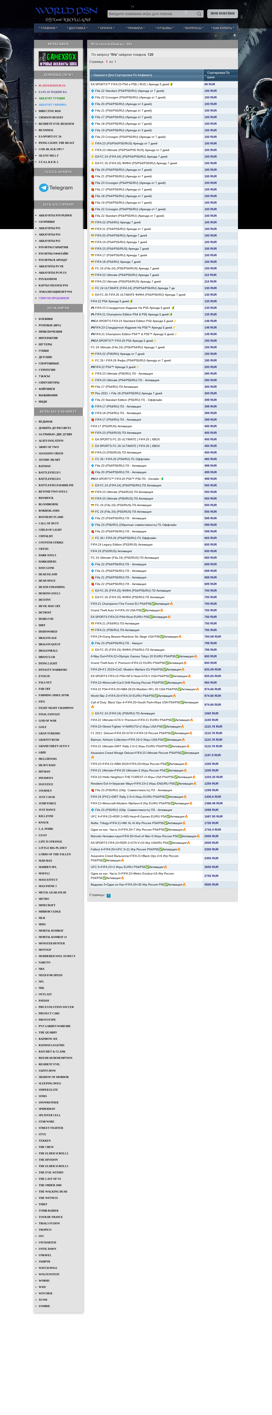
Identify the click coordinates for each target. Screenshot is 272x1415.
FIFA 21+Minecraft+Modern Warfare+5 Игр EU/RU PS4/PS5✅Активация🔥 (142, 803)
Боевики (46, 319)
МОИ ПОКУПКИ (223, 13)
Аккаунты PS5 (49, 228)
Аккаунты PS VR (51, 266)
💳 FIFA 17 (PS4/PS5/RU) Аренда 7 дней (119, 255)
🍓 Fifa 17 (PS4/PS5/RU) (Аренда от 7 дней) (121, 189)
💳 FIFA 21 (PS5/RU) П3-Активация (115, 630)
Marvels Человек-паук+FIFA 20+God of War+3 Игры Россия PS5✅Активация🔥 (145, 836)
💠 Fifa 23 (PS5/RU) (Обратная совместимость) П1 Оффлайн (134, 524)
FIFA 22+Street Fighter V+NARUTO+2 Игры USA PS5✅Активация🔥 (137, 726)
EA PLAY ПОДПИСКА (53, 92)
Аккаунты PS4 (49, 234)
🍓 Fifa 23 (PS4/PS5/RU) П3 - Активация (118, 531)
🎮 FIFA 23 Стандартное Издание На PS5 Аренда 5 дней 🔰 (132, 307)
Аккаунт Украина (52, 104)
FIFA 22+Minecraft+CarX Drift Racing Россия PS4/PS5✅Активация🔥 (138, 682)
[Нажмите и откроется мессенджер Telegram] (56, 195)
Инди (43, 401)
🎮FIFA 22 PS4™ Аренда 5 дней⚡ (115, 367)
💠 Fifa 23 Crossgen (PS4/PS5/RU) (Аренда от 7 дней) (128, 137)
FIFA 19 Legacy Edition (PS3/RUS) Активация (122, 544)
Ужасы (44, 376)
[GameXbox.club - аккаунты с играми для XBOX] (58, 65)
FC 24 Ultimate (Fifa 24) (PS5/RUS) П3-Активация (125, 557)
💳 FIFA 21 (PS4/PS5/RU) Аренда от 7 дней (121, 229)
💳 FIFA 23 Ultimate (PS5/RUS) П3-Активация (122, 498)
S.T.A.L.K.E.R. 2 (48, 162)
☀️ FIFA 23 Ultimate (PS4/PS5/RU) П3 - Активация (125, 380)
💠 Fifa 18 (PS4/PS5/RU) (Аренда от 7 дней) (121, 123)
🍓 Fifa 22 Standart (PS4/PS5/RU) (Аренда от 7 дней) (127, 215)
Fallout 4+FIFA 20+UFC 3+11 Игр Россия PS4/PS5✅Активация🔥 (136, 849)
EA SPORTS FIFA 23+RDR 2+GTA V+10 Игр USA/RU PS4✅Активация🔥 (140, 842)
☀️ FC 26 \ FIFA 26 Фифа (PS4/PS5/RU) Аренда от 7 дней (131, 360)
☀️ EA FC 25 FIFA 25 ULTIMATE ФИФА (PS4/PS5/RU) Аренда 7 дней (138, 294)
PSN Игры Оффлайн (53, 253)
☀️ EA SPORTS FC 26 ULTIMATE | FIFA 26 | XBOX (125, 446)
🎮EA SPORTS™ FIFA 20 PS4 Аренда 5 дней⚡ (124, 340)
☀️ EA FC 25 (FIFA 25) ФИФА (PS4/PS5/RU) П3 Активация (131, 590)
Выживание (48, 395)
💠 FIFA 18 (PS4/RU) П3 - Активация (116, 413)
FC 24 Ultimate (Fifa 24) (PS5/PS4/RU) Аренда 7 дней (128, 347)
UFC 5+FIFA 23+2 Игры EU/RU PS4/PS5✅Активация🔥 (129, 867)
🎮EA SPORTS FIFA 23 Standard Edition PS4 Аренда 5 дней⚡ (134, 321)
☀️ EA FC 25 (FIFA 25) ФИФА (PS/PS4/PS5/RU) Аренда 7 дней (134, 163)
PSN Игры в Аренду (53, 260)
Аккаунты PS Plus (53, 272)
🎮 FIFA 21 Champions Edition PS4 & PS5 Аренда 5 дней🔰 (131, 314)
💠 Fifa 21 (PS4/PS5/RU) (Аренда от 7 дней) (121, 110)
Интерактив (48, 338)
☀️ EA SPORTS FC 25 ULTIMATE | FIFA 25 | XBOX (125, 439)
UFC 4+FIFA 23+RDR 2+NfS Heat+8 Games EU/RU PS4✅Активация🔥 (139, 816)
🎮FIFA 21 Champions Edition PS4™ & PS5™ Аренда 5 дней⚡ (134, 334)
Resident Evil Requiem (56, 123)
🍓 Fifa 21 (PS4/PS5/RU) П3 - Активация (118, 577)
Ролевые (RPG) (50, 325)
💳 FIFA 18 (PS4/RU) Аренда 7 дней (116, 261)
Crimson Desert (51, 117)
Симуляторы (49, 382)
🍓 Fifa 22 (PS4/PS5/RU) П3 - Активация (118, 584)
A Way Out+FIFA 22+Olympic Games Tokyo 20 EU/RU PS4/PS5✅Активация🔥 (144, 656)
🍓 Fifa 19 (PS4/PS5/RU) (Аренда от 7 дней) (121, 202)
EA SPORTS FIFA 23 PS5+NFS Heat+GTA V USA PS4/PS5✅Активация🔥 (141, 676)
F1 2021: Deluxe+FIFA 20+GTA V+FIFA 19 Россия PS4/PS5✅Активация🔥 (142, 733)
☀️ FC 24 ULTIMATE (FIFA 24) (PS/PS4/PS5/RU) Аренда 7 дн (133, 288)
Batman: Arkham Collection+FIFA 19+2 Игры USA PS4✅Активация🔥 (138, 739)
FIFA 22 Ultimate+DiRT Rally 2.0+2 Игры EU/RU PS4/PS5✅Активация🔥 (140, 746)
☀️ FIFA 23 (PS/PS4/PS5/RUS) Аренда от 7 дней (124, 143)
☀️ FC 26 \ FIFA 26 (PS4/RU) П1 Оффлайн (120, 459)
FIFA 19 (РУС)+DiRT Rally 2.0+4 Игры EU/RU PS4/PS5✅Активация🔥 (139, 796)
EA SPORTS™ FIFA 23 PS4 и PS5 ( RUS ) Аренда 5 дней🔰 (132, 84)
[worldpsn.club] (67, 10)
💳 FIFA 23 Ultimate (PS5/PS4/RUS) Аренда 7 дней (126, 281)
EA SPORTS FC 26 (50, 136)
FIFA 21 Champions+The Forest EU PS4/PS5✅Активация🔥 (132, 603)
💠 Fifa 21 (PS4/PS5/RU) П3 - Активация (118, 570)
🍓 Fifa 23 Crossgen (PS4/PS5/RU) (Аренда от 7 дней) (128, 183)
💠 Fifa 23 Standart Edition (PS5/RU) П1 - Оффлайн (126, 400)
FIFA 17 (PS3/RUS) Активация (111, 426)
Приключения (50, 331)
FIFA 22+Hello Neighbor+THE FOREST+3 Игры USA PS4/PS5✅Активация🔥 (143, 777)
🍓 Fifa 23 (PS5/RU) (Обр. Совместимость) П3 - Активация (131, 790)
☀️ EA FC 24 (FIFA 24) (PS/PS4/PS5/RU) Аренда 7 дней (129, 156)
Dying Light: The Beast (56, 142)
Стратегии (47, 369)
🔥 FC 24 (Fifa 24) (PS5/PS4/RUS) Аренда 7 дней (125, 268)
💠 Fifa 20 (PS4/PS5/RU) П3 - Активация (118, 465)
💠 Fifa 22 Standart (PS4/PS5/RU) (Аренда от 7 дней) (127, 90)
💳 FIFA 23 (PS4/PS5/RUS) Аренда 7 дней (120, 248)
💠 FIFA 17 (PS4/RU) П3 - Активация (116, 406)
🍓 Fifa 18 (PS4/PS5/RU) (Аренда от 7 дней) (121, 196)
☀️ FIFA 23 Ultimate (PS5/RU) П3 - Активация (122, 373)
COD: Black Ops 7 (51, 149)
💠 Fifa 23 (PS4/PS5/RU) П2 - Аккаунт (117, 643)
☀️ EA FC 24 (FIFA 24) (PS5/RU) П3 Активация (123, 713)
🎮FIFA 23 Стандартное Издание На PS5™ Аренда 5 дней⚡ (133, 327)
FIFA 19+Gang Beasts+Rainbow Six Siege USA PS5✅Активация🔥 (136, 636)
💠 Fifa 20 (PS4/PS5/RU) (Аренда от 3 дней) (121, 104)
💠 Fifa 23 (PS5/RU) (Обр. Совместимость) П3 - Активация (131, 810)
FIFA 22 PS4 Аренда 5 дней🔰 (112, 301)
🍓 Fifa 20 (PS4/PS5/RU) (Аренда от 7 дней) (121, 169)
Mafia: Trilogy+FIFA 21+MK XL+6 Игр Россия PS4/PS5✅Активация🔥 (138, 823)
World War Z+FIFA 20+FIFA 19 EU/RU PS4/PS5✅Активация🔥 (133, 695)
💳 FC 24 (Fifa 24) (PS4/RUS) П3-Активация (121, 505)
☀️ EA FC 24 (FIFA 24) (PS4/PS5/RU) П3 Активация (126, 485)
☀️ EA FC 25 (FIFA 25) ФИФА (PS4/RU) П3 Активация (127, 649)
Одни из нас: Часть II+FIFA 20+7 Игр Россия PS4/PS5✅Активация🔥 (138, 829)
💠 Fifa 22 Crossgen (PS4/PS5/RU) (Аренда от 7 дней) (128, 97)
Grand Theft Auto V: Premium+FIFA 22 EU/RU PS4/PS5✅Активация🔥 (139, 663)
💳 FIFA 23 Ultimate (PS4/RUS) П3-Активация (122, 492)
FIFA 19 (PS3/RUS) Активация (111, 551)
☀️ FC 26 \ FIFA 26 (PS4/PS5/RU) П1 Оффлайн (123, 538)
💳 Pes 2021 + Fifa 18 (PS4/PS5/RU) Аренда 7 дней (126, 393)
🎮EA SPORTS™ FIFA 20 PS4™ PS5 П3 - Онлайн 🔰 (127, 478)
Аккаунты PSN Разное (55, 215)
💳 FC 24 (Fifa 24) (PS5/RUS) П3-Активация (121, 511)
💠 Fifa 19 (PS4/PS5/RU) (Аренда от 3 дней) (121, 130)
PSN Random (48, 279)
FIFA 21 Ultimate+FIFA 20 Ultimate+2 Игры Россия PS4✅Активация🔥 (139, 770)
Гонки (44, 350)
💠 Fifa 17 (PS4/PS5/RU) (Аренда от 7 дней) (121, 117)
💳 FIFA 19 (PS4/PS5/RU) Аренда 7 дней (119, 242)
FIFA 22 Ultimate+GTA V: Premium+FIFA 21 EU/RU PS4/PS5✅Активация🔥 (142, 720)
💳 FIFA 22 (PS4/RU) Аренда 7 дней (116, 222)
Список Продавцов (54, 298)
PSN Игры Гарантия (53, 247)
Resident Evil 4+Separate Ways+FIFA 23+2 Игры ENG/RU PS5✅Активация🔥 (144, 783)
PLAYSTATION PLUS (52, 85)
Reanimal (46, 130)
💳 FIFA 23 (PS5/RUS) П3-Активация (116, 452)
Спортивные (49, 363)
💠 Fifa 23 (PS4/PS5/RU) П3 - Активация (118, 518)
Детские (45, 357)
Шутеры (45, 344)
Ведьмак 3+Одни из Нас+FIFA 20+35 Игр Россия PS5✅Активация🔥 (138, 884)
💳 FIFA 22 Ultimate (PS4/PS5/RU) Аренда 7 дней (125, 275)
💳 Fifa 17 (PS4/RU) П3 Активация (114, 386)
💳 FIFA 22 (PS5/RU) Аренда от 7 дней (117, 353)
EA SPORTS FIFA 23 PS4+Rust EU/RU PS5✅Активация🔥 (131, 617)
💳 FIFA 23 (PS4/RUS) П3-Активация (116, 432)
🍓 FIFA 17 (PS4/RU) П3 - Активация (116, 419)
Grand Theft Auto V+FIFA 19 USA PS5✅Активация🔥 (127, 610)
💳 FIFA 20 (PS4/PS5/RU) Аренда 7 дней (119, 235)
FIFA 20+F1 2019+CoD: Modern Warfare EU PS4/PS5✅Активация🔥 (138, 669)
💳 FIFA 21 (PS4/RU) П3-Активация (115, 623)
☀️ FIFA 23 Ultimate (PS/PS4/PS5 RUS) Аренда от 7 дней (130, 150)
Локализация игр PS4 (55, 291)
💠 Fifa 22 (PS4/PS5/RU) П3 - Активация (118, 564)
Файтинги (47, 388)
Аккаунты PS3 (49, 240)
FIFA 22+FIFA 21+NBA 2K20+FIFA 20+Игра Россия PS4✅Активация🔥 (139, 764)
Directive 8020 (50, 111)
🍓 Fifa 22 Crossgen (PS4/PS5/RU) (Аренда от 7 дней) (128, 209)
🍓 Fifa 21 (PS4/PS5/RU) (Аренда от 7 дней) (121, 176)
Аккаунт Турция (52, 98)
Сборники (47, 221)
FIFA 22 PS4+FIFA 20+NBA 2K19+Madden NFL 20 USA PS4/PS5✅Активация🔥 (145, 689)
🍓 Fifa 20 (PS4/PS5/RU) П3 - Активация (118, 472)
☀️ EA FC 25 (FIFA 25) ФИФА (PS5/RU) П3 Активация (127, 597)
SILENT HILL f (49, 155)
